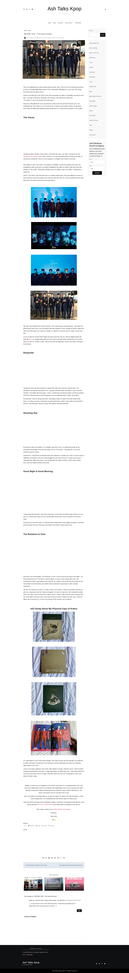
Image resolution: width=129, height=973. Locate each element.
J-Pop (68, 884)
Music (25, 30)
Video (90, 125)
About (54, 22)
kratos (43, 37)
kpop (40, 37)
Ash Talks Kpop (64, 8)
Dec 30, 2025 (54, 888)
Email (90, 165)
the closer (53, 37)
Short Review (92, 115)
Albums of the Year (30, 884)
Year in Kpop (92, 135)
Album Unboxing (93, 48)
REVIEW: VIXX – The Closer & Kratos (38, 34)
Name (90, 159)
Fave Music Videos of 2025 (53, 886)
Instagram (68, 809)
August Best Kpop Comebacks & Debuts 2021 (70, 865)
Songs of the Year (77, 884)
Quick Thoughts (93, 106)
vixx (57, 37)
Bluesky (60, 809)
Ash (29, 37)
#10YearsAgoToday (94, 43)
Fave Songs (92, 72)
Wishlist (91, 130)
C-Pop (90, 62)
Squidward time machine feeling (32, 156)
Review (29, 30)
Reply (79, 910)
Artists (49, 22)
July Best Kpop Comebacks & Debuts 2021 (36, 865)
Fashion (91, 67)
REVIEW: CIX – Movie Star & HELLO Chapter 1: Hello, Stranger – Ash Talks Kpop (46, 900)
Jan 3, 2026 (33, 888)
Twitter (55, 809)
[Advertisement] (54, 844)
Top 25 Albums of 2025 (31, 886)
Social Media (78, 22)
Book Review (92, 57)
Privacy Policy (68, 22)
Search (91, 30)
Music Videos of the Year (56, 884)
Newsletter (60, 22)
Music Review (48, 37)
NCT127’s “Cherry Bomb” (45, 804)
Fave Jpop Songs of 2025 (73, 886)
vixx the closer (61, 37)
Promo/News (92, 101)
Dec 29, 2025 (75, 888)
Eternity (31, 339)
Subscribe (97, 173)
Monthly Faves (92, 86)
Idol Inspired (92, 77)
